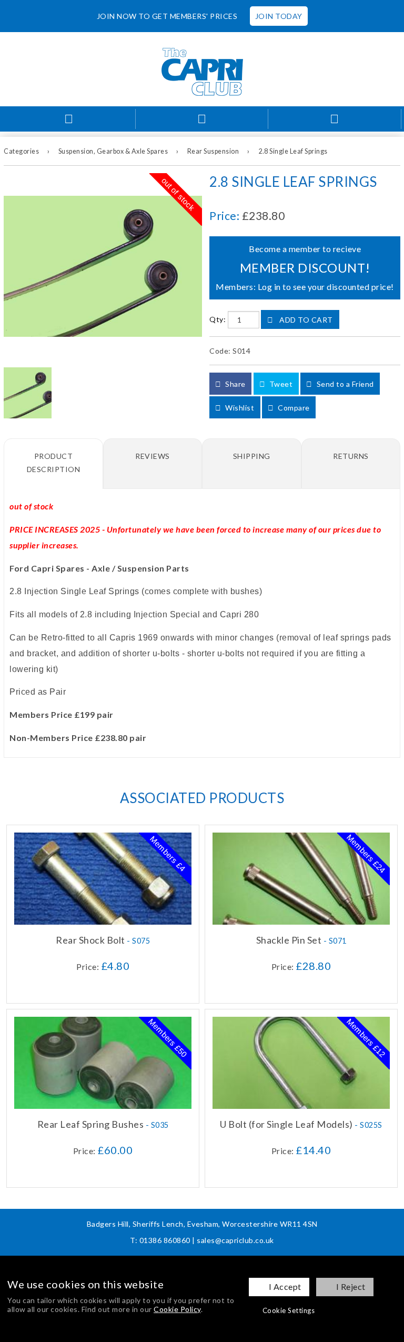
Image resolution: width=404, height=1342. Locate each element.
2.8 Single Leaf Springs (293, 151)
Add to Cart (305, 319)
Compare (293, 407)
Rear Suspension (213, 151)
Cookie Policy (177, 1309)
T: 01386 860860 (160, 1240)
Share (235, 383)
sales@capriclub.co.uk (235, 1240)
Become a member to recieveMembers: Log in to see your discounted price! (305, 268)
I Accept (285, 1286)
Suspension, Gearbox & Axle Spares (113, 151)
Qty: (217, 319)
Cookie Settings (288, 1310)
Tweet (279, 383)
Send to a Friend (344, 383)
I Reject (351, 1286)
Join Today (278, 16)
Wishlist (239, 407)
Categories (21, 151)
